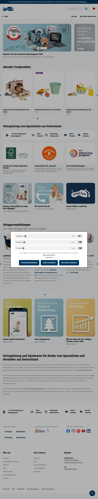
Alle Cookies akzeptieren (69, 263)
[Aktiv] (80, 236)
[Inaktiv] (80, 242)
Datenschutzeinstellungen (29, 263)
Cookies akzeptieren (49, 263)
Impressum (49, 257)
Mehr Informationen (49, 255)
